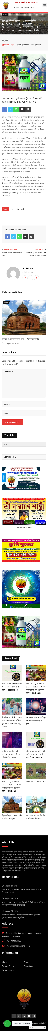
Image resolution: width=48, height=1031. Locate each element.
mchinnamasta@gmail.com (18, 946)
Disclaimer (28, 966)
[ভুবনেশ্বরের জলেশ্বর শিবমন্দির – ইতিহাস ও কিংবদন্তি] (36, 804)
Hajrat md (20, 209)
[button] (44, 5)
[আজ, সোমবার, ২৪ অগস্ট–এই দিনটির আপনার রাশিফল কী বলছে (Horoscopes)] (12, 673)
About (4, 962)
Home (6, 45)
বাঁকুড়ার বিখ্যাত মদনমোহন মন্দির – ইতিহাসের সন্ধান (20, 339)
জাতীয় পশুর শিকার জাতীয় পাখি (35, 781)
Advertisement (8, 970)
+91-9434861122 (14, 941)
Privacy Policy (8, 966)
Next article (40, 250)
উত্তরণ (5, 40)
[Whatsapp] (16, 109)
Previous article (10, 250)
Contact (27, 962)
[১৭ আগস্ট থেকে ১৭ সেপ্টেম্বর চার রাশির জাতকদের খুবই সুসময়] (36, 706)
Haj (12, 209)
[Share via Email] (22, 109)
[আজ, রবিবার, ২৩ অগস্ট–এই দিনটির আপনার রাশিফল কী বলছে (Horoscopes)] (36, 740)
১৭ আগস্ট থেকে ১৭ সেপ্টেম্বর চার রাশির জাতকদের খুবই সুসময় (36, 720)
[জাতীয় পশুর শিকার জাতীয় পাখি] (36, 771)
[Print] (28, 109)
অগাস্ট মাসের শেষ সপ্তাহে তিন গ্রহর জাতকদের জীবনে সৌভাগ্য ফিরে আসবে (11, 754)
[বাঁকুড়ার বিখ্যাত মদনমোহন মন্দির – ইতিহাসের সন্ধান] (12, 804)
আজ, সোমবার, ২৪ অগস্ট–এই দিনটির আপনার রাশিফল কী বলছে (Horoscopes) (12, 686)
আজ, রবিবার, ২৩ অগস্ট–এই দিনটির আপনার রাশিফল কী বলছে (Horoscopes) (35, 754)
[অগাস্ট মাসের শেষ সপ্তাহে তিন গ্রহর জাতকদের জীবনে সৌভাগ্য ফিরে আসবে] (12, 740)
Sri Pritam (28, 268)
